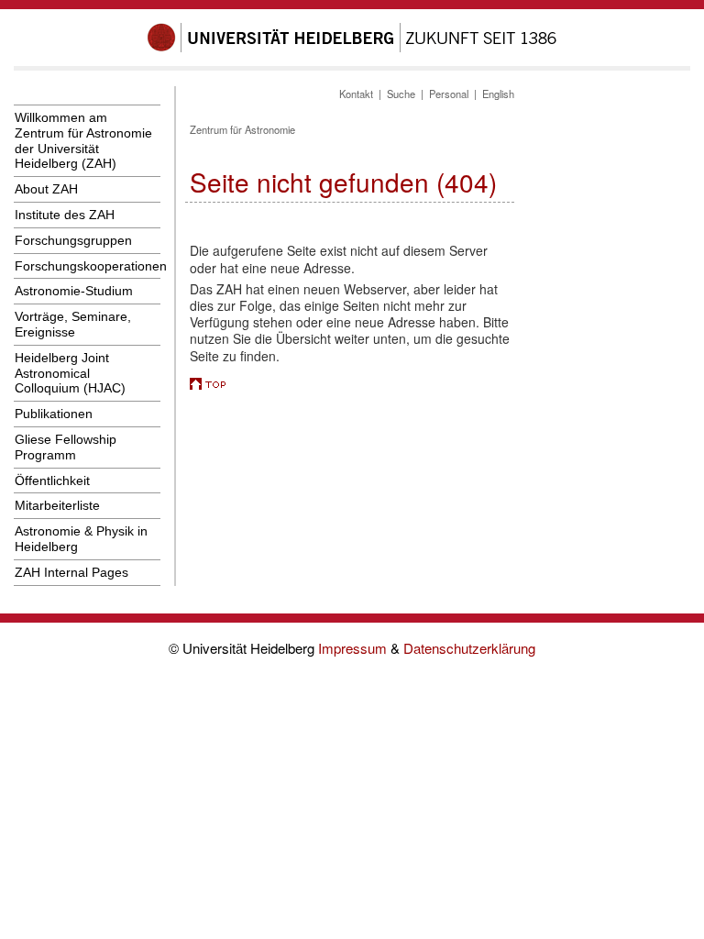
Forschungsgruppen (73, 240)
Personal (448, 93)
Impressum (354, 647)
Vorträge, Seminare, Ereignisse (73, 324)
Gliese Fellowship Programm (65, 447)
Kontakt (356, 93)
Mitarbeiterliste (57, 505)
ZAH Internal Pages (71, 572)
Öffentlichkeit (52, 480)
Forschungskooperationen (87, 266)
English (498, 93)
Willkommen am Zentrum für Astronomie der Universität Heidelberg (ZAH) (83, 140)
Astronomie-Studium (74, 290)
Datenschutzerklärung (469, 647)
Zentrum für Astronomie (242, 129)
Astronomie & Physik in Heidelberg (81, 539)
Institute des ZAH (65, 214)
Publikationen (54, 413)
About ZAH (46, 189)
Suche (401, 93)
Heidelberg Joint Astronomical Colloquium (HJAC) (70, 373)
